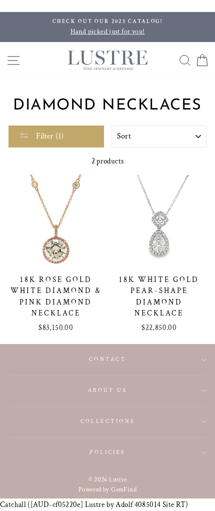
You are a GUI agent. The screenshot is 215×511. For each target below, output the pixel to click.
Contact (107, 359)
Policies (108, 452)
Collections (107, 421)
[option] (107, 27)
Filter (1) (49, 136)
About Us (108, 390)
